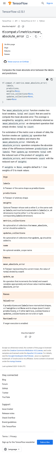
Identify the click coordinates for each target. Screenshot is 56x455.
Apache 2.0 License (34, 353)
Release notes (8, 413)
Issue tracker (7, 409)
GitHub (5, 388)
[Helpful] (19, 26)
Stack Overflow (8, 418)
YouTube (6, 397)
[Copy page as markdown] (36, 36)
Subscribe (45, 442)
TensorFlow (6, 21)
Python (42, 21)
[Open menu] (4, 3)
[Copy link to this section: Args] (10, 177)
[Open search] (42, 3)
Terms (5, 436)
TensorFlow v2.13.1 (13, 12)
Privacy (13, 436)
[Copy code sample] (51, 79)
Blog (4, 380)
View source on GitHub (18, 61)
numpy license (15, 361)
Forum (5, 384)
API (16, 21)
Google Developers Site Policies (20, 356)
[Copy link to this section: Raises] (12, 294)
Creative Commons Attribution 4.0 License (26, 350)
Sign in (50, 3)
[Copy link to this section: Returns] (13, 257)
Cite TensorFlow (9, 426)
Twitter (5, 393)
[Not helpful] (23, 26)
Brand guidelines (9, 422)
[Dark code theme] (47, 79)
